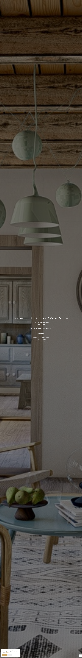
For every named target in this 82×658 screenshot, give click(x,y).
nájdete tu (7, 652)
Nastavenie (17, 655)
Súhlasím (4, 655)
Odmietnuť (9, 655)
